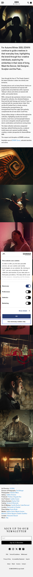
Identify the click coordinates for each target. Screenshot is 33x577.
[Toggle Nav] (2, 2)
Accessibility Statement (18, 559)
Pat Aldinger (20, 490)
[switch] (28, 291)
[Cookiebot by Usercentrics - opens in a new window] (23, 254)
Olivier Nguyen (11, 513)
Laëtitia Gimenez (11, 495)
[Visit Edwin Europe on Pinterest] (23, 549)
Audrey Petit (15, 501)
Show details (23, 311)
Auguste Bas (17, 497)
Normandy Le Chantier (13, 507)
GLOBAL (12, 488)
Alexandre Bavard (12, 516)
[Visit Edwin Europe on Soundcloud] (20, 549)
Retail (13, 564)
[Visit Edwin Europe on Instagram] (13, 549)
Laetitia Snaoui (14, 499)
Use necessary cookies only (16, 321)
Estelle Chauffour (22, 513)
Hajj (7, 518)
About (8, 564)
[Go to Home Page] (16, 2)
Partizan (10, 497)
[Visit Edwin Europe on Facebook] (10, 549)
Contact (24, 564)
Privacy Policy (7, 559)
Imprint (28, 559)
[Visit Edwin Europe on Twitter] (17, 549)
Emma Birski (13, 509)
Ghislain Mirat (14, 492)
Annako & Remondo (12, 503)
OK (16, 316)
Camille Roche (15, 505)
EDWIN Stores (16, 140)
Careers (18, 564)
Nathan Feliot (10, 511)
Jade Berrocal (25, 505)
